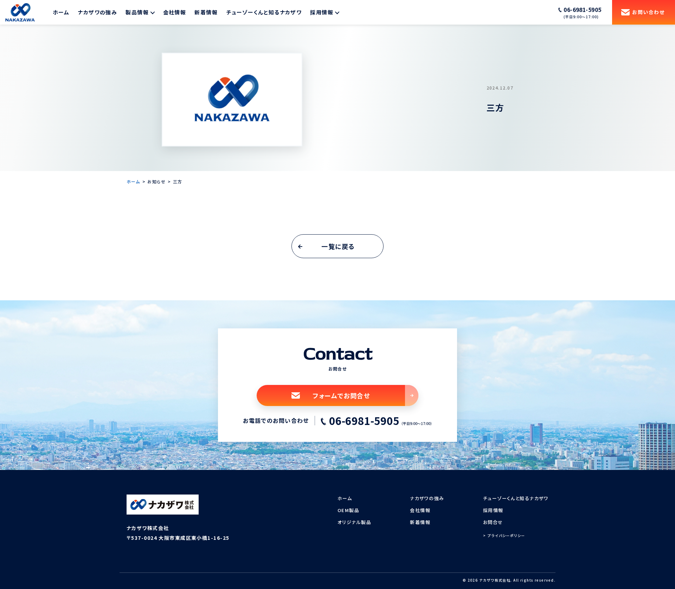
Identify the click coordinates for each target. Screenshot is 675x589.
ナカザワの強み (97, 12)
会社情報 (174, 12)
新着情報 (206, 12)
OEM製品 (348, 510)
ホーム (61, 12)
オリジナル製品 (354, 522)
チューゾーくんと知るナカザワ (264, 12)
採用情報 (493, 510)
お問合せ (493, 522)
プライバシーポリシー (506, 535)
